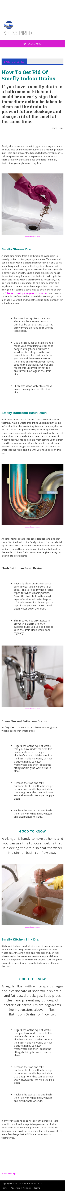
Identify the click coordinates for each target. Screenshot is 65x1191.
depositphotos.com (32, 237)
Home (4, 1187)
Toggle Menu (33, 43)
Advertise (15, 1187)
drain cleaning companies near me (26, 293)
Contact (27, 1187)
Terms (37, 1187)
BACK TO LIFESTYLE (14, 61)
